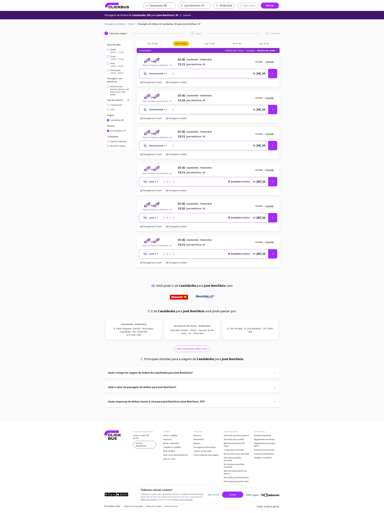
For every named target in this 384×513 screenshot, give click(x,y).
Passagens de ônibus (114, 24)
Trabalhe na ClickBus (172, 447)
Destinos (197, 435)
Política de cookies (149, 499)
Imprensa (167, 439)
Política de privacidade (183, 499)
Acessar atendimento (140, 444)
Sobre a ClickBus (170, 435)
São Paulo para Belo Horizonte (232, 459)
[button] (270, 62)
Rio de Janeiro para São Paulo (236, 454)
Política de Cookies (154, 506)
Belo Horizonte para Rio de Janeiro (235, 472)
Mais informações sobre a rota (192, 348)
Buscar (270, 5)
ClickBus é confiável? (263, 457)
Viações (197, 443)
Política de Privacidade (133, 506)
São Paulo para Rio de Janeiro (236, 435)
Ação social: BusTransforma (175, 455)
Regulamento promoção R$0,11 (264, 444)
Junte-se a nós (169, 459)
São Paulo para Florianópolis (236, 477)
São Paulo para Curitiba (234, 439)
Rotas (131, 24)
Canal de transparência (264, 454)
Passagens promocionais (205, 447)
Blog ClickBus (169, 451)
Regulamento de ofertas (264, 439)
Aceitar (232, 494)
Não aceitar (213, 494)
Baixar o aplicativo (171, 443)
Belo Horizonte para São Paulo (234, 444)
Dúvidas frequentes (262, 435)
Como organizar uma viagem (206, 455)
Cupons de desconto (203, 451)
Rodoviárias (199, 439)
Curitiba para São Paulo (234, 450)
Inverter (187, 15)
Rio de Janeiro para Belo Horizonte (234, 465)
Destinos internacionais (264, 450)
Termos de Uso (171, 506)
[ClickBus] (117, 6)
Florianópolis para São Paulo (236, 481)
